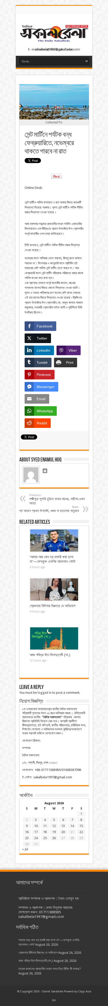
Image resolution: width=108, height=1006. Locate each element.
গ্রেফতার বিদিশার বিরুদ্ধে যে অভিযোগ (52, 606)
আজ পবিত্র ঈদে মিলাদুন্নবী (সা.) (50, 655)
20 (63, 832)
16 (27, 832)
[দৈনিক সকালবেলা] (54, 43)
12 (54, 826)
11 (45, 826)
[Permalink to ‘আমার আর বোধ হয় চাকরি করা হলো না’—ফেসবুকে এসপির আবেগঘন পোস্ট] (54, 540)
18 (45, 832)
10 (36, 826)
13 (63, 826)
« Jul (25, 849)
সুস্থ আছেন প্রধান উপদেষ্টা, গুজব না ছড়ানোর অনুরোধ (48, 509)
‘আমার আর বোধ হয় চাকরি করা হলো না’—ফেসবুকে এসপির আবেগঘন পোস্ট (52, 559)
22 (81, 832)
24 (36, 838)
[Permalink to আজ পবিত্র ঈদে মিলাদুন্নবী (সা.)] (54, 638)
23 (27, 838)
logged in (44, 692)
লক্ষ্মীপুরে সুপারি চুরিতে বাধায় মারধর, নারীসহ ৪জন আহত (57, 499)
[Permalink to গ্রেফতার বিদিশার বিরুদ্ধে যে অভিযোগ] (54, 589)
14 (72, 826)
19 (54, 832)
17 (36, 832)
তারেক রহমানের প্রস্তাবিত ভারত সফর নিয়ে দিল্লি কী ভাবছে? (49, 969)
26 (54, 838)
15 (81, 826)
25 (45, 838)
